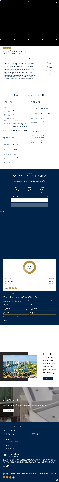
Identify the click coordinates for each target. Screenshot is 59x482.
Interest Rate (6, 312)
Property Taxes (10, 281)
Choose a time (14, 196)
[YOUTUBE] (13, 477)
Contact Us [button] (9, 410)
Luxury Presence (33, 473)
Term (31, 304)
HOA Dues (32, 312)
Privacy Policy (52, 473)
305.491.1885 (35, 434)
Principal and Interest (11, 278)
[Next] (50, 190)
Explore (48, 378)
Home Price (5, 304)
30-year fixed (33, 305)
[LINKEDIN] (10, 477)
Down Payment (6, 308)
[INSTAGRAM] (7, 477)
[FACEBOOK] (4, 477)
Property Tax (33, 308)
